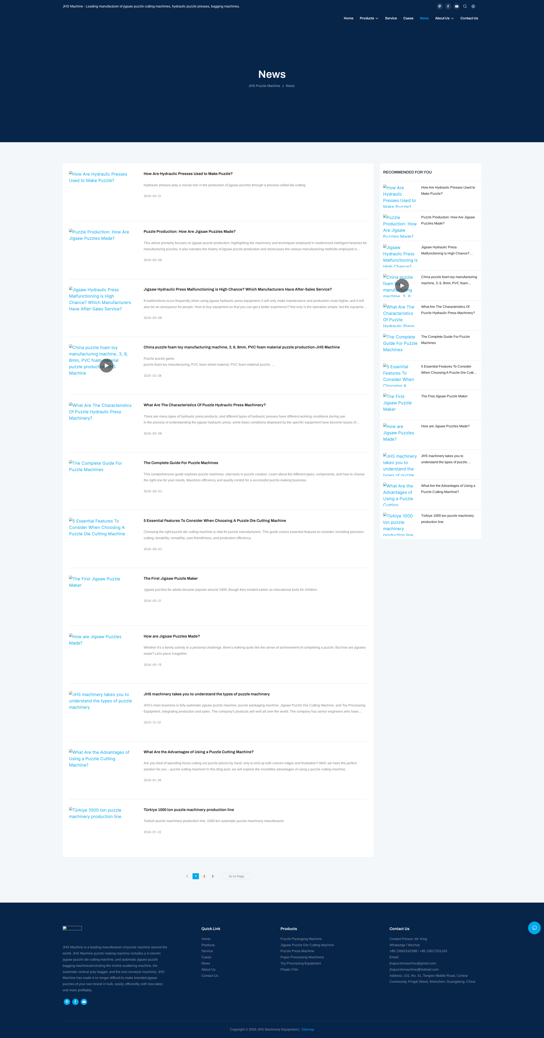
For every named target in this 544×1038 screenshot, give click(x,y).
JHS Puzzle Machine (264, 86)
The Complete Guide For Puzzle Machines (181, 463)
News (290, 86)
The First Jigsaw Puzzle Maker (171, 578)
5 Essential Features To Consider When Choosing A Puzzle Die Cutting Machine (215, 520)
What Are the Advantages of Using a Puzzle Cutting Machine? (199, 752)
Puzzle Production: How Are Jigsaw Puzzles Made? (190, 231)
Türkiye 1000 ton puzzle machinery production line (189, 810)
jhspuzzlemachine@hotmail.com (414, 969)
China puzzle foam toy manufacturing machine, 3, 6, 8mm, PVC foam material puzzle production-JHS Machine (242, 347)
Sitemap (308, 1029)
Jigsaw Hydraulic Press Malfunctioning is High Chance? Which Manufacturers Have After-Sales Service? (238, 289)
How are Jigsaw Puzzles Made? (172, 636)
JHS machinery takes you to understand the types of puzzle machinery (207, 694)
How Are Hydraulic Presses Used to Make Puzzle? (188, 174)
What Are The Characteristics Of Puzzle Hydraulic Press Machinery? (205, 405)
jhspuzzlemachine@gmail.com (413, 963)
